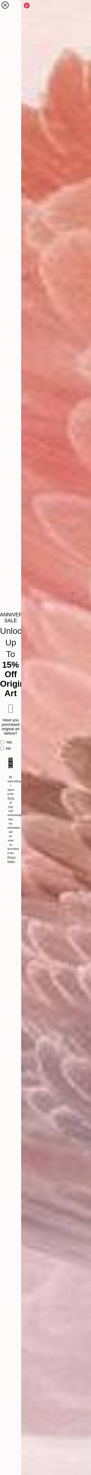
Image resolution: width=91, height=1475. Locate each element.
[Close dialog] (5, 5)
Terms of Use (10, 802)
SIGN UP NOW (10, 763)
